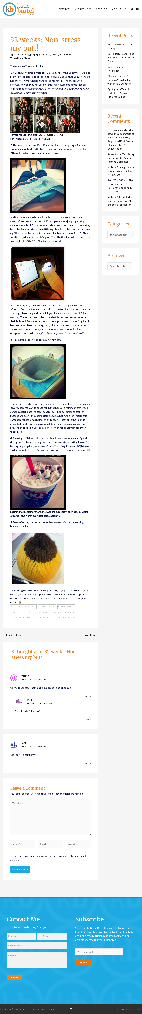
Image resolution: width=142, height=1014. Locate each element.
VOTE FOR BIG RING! (51, 134)
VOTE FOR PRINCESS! (37, 138)
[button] (132, 9)
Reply (88, 696)
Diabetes (34, 55)
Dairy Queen (33, 612)
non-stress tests (74, 612)
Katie (29, 700)
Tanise (25, 676)
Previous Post (12, 635)
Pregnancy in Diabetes (56, 55)
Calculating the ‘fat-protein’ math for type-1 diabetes (120, 158)
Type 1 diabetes (46, 618)
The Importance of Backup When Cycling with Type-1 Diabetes (119, 80)
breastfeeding (66, 607)
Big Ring (51, 72)
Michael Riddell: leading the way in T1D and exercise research (120, 201)
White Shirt (135, 1009)
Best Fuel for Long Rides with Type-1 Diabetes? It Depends (120, 57)
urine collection (66, 618)
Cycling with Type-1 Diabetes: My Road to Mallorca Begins (119, 93)
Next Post (91, 635)
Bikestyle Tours (47, 607)
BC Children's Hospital (23, 607)
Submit (14, 977)
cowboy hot (18, 612)
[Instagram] (137, 8)
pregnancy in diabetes (23, 618)
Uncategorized (20, 58)
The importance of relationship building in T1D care (120, 171)
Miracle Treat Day (52, 612)
